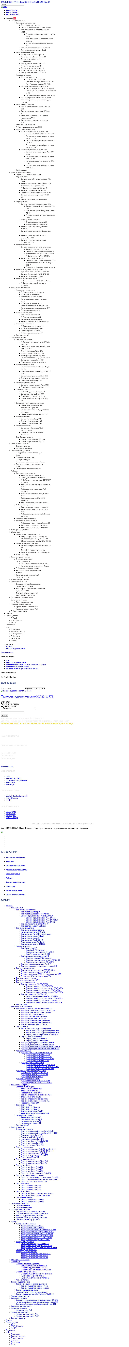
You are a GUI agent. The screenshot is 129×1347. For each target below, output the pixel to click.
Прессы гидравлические (22, 604)
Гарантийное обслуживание (16, 780)
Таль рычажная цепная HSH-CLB (33, 73)
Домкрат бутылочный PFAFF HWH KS (35, 274)
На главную (10, 784)
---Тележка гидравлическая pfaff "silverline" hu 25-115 (26, 664)
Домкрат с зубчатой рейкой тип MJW (41, 267)
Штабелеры (15, 532)
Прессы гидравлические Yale (27, 606)
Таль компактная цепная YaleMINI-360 (35, 48)
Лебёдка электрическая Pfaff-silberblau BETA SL (39, 1248)
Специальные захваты (24, 340)
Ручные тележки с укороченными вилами (31, 1292)
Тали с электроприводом (25, 129)
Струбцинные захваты (24, 437)
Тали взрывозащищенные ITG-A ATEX (40, 95)
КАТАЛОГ (11, 18)
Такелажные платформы (20, 287)
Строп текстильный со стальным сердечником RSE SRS (28, 585)
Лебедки (14, 471)
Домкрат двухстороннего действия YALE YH (37, 1043)
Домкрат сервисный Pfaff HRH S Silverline (36, 1083)
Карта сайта (10, 782)
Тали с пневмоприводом (25, 104)
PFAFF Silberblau (17, 620)
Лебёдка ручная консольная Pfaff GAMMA (37, 1234)
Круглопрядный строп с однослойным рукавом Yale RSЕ (37, 1302)
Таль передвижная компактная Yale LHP (36, 97)
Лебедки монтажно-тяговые (26, 521)
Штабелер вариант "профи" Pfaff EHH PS (36, 541)
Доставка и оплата (18, 631)
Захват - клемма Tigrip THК (31, 421)
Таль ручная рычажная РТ (32, 66)
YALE (15, 618)
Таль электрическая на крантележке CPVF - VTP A (44, 988)
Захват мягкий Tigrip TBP (32, 380)
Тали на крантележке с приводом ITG (35, 86)
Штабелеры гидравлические (27, 543)
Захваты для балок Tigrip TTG (34, 396)
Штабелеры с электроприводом (28, 534)
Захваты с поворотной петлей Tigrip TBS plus (37, 1131)
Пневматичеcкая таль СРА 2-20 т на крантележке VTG (41, 974)
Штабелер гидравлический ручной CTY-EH (36, 1274)
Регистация (15, 638)
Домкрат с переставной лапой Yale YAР (36, 183)
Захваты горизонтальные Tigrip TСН (35, 385)
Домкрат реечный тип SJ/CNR (39, 256)
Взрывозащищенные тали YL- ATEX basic (41, 918)
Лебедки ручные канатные (26, 473)
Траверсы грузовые (20, 611)
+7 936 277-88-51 (12, 12)
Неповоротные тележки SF (32, 333)
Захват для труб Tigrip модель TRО (34, 414)
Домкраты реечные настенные (32, 258)
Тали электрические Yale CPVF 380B (34, 131)
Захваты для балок (23, 389)
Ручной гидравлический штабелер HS (35, 552)
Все (7, 660)
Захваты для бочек (23, 425)
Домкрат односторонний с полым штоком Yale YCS (40, 1047)
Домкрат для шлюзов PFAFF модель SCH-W (42, 1067)
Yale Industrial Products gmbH (16, 796)
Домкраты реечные (23, 244)
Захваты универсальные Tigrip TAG (34, 376)
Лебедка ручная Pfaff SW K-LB (32, 475)
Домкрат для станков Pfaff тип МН (35, 188)
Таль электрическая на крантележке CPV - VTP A (44, 998)
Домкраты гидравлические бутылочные (31, 269)
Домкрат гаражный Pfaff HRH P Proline (37, 281)
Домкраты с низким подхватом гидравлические (34, 1008)
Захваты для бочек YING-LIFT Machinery (35, 1195)
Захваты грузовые (19, 337)
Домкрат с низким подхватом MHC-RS (37, 192)
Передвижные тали (23, 75)
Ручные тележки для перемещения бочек (31, 1218)
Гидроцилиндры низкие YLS (36, 222)
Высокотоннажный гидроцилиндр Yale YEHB (42, 1030)
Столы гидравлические (20, 444)
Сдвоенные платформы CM (33, 326)
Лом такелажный (22, 335)
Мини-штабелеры (22, 554)
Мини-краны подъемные (20, 530)
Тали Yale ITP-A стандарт (35, 79)
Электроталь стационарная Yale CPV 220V (42, 996)
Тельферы (10, 861)
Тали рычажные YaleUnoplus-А (32, 54)
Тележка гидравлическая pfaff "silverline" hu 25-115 (27, 576)
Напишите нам (7, 766)
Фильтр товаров (7, 652)
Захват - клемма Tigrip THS (31, 419)
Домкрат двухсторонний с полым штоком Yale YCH (33, 241)
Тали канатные (21, 170)
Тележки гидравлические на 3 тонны (36, 564)
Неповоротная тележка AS (32, 330)
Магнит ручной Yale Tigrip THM (32, 353)
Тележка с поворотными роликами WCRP (36, 1095)
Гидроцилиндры (22, 201)
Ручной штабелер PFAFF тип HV (33, 550)
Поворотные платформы (25, 290)
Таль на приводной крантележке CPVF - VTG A (43, 990)
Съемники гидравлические (23, 597)
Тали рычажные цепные (25, 52)
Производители (12, 616)
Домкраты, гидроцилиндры (21, 172)
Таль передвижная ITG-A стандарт (41, 88)
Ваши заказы (10, 814)
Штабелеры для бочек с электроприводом (26, 458)
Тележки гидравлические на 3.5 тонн (35, 566)
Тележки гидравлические (20, 557)
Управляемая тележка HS (30, 294)
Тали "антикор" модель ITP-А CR (38, 84)
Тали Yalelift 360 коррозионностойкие (37, 27)
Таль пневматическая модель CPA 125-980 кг (38, 970)
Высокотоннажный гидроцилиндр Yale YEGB (42, 1032)
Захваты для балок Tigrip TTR (34, 392)
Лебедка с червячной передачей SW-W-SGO (37, 1232)
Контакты (16, 636)
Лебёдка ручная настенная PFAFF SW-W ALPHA (38, 1230)
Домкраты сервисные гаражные (28, 278)
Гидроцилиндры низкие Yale (31, 220)
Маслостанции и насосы (20, 579)
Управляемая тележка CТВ (31, 303)
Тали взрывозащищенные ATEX (30, 127)
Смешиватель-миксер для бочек (28, 468)
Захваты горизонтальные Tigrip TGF (36, 387)
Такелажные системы (24, 312)
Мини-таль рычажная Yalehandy (33, 70)
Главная (9, 613)
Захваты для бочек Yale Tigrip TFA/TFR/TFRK (37, 1193)
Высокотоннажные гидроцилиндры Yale (36, 204)
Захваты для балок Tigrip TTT (32, 394)
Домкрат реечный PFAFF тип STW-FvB (40, 254)
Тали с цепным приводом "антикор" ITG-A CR (43, 960)
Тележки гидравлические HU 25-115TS (27, 696)
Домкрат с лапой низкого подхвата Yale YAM (38, 1010)
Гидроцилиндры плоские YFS (37, 224)
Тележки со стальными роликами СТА (35, 308)
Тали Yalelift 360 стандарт (31, 25)
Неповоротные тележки (25, 324)
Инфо (8, 627)
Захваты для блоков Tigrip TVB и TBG (35, 358)
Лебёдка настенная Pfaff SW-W (34, 478)
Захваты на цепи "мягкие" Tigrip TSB (35, 378)
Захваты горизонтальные (25, 382)
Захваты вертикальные (25, 364)
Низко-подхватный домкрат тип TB (34, 199)
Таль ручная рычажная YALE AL (33, 63)
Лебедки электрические (25, 505)
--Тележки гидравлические (16, 662)
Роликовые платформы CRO (31, 328)
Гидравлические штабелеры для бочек (30, 1211)
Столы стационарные (24, 448)
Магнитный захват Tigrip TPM (32, 351)
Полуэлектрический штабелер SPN (34, 536)
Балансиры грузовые (19, 600)
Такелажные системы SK (32, 317)
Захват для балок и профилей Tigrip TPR (36, 1173)
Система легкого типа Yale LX (32, 319)
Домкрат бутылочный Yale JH (32, 276)
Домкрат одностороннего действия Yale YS (37, 1045)
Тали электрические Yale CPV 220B (34, 149)
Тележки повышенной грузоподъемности (24, 560)
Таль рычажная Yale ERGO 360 (32, 68)
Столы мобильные (23, 446)
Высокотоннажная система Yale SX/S (35, 321)
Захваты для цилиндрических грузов (30, 403)
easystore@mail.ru (12, 14)
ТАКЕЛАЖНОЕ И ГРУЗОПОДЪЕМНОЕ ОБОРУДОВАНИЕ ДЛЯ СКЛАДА (25, 2)
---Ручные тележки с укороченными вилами (22, 668)
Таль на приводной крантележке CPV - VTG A (43, 1000)
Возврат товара (18, 634)
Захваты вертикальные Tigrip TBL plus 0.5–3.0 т (38, 1149)
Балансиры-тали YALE (24, 602)
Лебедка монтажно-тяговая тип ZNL (34, 527)
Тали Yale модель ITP (29, 77)
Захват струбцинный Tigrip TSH (33, 439)
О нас (8, 776)
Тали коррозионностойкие (26, 125)
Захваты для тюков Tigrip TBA (32, 360)
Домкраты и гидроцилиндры (16, 870)
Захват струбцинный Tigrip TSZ (33, 441)
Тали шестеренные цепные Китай (33, 50)
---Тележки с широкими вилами (17, 666)
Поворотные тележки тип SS (31, 297)
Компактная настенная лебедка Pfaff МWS (37, 1236)
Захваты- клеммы (22, 416)
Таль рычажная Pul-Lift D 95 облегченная (36, 934)
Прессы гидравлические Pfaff (27, 609)
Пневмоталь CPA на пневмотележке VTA (36, 976)
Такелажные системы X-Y (30, 315)
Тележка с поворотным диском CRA (34, 306)
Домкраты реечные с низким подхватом (36, 247)
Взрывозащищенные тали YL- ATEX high (41, 922)
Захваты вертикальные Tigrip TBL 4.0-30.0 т (37, 1151)
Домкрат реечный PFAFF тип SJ (37, 249)
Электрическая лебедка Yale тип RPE (35, 507)
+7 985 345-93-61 (12, 10)
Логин (15, 640)
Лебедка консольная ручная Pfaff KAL (35, 502)
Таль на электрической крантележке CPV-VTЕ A (44, 1002)
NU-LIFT (14, 622)
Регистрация (11, 812)
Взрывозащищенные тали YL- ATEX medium (42, 920)
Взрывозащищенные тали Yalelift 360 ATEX (37, 916)
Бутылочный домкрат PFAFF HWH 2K (35, 272)
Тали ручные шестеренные (26, 23)
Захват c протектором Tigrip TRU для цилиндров (39, 1179)
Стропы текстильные (19, 582)
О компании (15, 629)
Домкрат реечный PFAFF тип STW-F (41, 251)
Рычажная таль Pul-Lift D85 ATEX (33, 57)
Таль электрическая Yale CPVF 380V (41, 134)
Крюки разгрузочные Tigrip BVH (33, 355)
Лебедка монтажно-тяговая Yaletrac (34, 525)
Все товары (10, 625)
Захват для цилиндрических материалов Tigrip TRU (32, 406)
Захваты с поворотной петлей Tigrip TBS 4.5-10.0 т (39, 1133)
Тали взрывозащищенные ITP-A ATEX (40, 82)
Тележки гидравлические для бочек (31, 462)
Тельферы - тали (19, 20)
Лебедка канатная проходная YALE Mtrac (36, 1246)
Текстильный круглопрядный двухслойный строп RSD (27, 594)
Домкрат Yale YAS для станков (32, 186)
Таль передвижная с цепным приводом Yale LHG (39, 966)
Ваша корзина (11, 816)
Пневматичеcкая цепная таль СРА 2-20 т (36, 972)
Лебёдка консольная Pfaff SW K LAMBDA (36, 1238)
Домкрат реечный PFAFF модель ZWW (42, 260)
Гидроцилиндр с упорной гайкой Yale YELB (42, 1035)
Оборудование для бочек (20, 450)
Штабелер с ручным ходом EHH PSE (34, 539)
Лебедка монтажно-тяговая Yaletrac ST (35, 523)
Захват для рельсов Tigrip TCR (34, 362)
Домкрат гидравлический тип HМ (33, 190)
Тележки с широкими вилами (28, 568)
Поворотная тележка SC (32, 310)
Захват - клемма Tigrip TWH (31, 423)
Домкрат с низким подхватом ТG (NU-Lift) (36, 1022)
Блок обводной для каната (26, 518)
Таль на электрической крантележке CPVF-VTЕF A (44, 992)
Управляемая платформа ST (33, 292)
